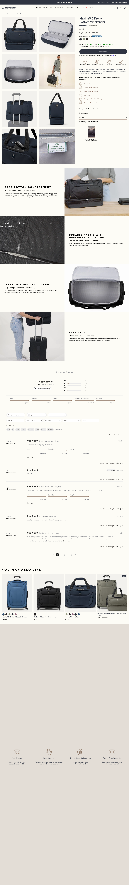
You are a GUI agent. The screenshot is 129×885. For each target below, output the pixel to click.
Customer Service (103, 2)
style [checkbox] (37, 429)
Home (3, 13)
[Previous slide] (43, 2)
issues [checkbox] (24, 429)
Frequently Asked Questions (89, 109)
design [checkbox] (43, 429)
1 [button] (57, 555)
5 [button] (71, 555)
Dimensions (83, 113)
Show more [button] (58, 429)
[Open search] (114, 8)
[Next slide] (86, 2)
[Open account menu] (117, 8)
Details (81, 117)
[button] (121, 8)
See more (30, 457)
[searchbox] (15, 415)
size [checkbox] (8, 429)
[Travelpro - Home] (9, 8)
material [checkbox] (30, 429)
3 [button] (64, 555)
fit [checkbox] (12, 429)
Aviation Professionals (119, 2)
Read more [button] (66, 541)
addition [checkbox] (50, 429)
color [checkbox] (17, 429)
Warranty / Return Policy (88, 122)
